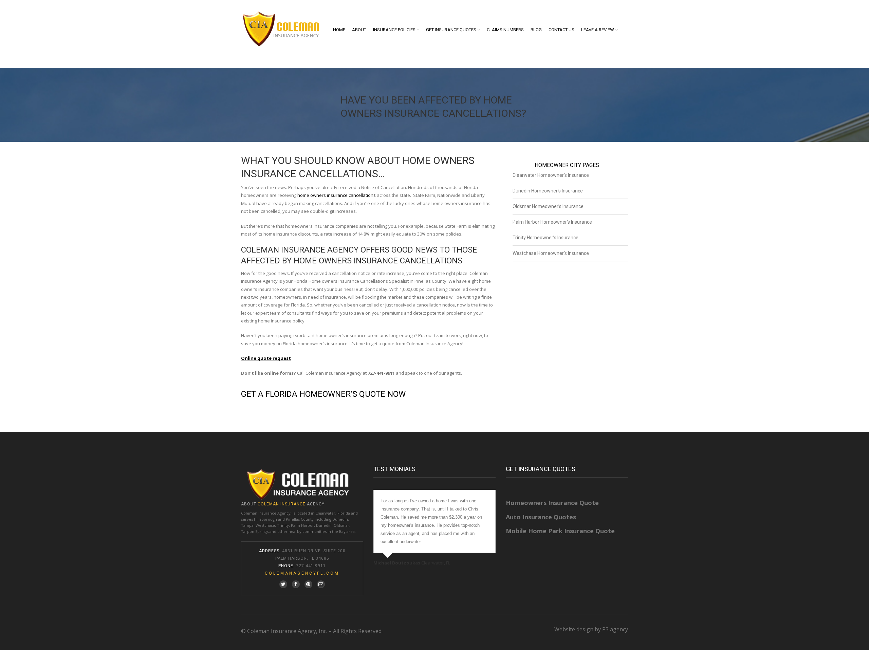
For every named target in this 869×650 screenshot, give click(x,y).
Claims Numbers (505, 29)
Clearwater (325, 513)
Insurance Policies (394, 29)
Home (339, 29)
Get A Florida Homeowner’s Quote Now (323, 394)
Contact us (561, 29)
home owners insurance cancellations (336, 195)
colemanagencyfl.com (302, 573)
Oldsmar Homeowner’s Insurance (548, 206)
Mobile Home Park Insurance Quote (560, 531)
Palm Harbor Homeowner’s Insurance (552, 222)
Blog (536, 29)
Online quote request (266, 358)
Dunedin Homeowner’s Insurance (548, 190)
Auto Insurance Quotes (541, 517)
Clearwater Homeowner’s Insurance (551, 175)
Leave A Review (597, 29)
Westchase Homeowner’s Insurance (551, 253)
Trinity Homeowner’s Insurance (545, 237)
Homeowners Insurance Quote (552, 503)
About (359, 29)
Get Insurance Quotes (451, 29)
